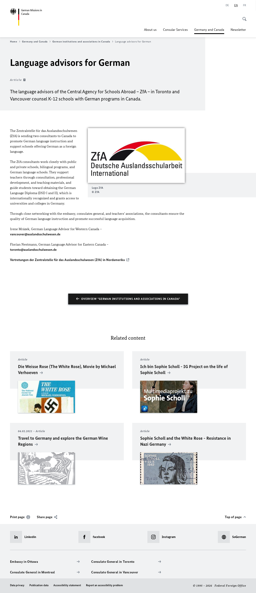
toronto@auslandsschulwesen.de (33, 250)
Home (13, 41)
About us (150, 30)
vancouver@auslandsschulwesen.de (35, 234)
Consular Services (175, 30)
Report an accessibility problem (104, 585)
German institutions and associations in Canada (81, 41)
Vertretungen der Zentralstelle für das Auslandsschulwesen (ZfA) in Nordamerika (67, 260)
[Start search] (243, 16)
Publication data (38, 585)
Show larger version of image (136, 155)
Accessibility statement (67, 585)
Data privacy (17, 585)
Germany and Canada (209, 31)
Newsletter (238, 30)
